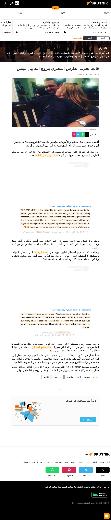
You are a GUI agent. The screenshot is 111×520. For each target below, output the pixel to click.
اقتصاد (80, 462)
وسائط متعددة (37, 462)
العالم (95, 462)
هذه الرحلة (41, 252)
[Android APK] (100, 495)
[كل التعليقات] (107, 516)
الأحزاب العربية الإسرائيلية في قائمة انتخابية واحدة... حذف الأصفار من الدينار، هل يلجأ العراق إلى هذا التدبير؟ (85, 27)
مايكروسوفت (57, 377)
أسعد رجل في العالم (47, 155)
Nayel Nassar (43, 232)
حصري (73, 462)
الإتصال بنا (78, 487)
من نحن (106, 487)
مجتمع (95, 377)
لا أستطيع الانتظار (41, 347)
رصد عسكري (57, 462)
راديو (66, 462)
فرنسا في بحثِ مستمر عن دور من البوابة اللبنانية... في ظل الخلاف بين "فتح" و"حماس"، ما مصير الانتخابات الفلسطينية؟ (37, 27)
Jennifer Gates (63, 332)
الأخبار (78, 377)
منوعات (87, 377)
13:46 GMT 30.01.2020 (88, 74)
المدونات (26, 462)
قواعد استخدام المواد (93, 487)
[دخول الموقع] (12, 3)
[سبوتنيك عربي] (98, 5)
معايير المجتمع (51, 487)
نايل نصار (46, 377)
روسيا (88, 462)
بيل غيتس (69, 377)
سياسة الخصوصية (65, 487)
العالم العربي (105, 462)
